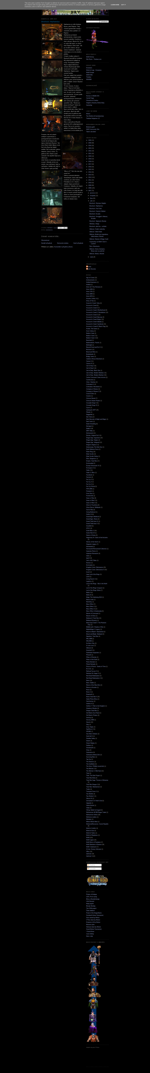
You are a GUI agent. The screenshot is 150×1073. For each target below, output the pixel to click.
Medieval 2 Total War (92, 618)
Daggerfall (89, 414)
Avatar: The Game (91, 328)
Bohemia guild (90, 127)
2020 (90, 156)
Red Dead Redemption (92, 676)
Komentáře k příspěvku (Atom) (63, 247)
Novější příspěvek (46, 243)
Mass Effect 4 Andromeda (94, 611)
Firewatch (89, 491)
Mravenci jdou (90, 924)
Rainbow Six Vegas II (92, 673)
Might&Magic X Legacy (93, 629)
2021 (90, 153)
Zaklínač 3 (89, 856)
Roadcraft (89, 694)
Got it (123, 5)
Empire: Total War (91, 461)
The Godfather (90, 764)
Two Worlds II (90, 796)
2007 (90, 190)
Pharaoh (88, 655)
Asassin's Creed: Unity (93, 303)
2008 (90, 188)
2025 (90, 143)
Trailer (88, 789)
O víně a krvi (90, 645)
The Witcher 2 (90, 768)
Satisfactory (89, 701)
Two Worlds (89, 794)
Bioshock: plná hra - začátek (97, 226)
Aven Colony (90, 331)
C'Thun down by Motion (93, 920)
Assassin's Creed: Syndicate (94, 324)
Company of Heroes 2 (92, 391)
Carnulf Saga (90, 98)
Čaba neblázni (90, 910)
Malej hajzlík (90, 903)
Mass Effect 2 (90, 606)
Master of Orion (90, 616)
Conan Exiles (90, 393)
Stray (87, 750)
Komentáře (92, 868)
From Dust (89, 493)
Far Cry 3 (89, 482)
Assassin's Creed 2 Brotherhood (95, 310)
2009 (90, 185)
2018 (90, 161)
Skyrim (88, 722)
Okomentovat (45, 240)
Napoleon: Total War (92, 636)
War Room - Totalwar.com (93, 59)
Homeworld (89, 546)
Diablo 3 (88, 428)
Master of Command (92, 613)
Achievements (90, 280)
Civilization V (90, 384)
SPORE (88, 731)
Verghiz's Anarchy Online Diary (95, 103)
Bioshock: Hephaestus (96, 206)
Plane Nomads (90, 662)
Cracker (88, 396)
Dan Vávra (89, 417)
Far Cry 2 (89, 479)
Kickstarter (89, 565)
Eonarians (89, 68)
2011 (90, 180)
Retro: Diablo (90, 682)
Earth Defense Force (92, 449)
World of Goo (90, 830)
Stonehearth (89, 747)
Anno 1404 (89, 289)
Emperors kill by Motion (93, 922)
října (91, 198)
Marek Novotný (91, 269)
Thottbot (88, 77)
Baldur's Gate (90, 333)
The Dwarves (90, 761)
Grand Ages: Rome (91, 519)
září (91, 201)
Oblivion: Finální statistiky (97, 229)
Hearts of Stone (91, 535)
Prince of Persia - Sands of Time (96, 666)
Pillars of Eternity (91, 657)
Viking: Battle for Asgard (93, 810)
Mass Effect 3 (90, 609)
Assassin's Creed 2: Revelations (95, 312)
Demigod (88, 426)
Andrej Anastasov (91, 282)
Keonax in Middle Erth (92, 96)
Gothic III (89, 514)
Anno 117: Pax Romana (93, 287)
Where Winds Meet (91, 821)
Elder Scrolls (90, 454)
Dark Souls (89, 421)
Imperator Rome (91, 551)
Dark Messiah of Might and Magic (96, 419)
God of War (89, 509)
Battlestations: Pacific (92, 342)
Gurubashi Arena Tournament (94, 915)
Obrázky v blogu (94, 224)
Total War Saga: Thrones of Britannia (97, 780)
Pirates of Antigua (91, 894)
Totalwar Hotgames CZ (93, 118)
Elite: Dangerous (91, 458)
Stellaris (88, 745)
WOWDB (89, 79)
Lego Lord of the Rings (93, 574)
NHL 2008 (89, 638)
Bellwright (89, 345)
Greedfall (89, 526)
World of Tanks (90, 833)
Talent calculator (91, 131)
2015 (90, 169)
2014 (90, 172)
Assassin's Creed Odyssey (94, 317)
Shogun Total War (91, 710)
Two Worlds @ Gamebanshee (95, 116)
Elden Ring (89, 451)
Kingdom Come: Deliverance (94, 567)
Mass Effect (89, 604)
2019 (90, 159)
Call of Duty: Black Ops (93, 370)
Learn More (115, 5)
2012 (90, 177)
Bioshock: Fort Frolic (95, 208)
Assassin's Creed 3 (92, 315)
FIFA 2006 (89, 489)
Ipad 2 (88, 558)
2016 (90, 166)
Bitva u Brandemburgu (92, 899)
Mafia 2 (88, 592)
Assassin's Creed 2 (92, 308)
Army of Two (90, 301)
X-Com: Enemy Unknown (93, 849)
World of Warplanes (92, 835)
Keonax (89, 266)
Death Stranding (91, 424)
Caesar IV (89, 363)
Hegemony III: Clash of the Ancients (97, 537)
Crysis (88, 407)
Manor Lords (90, 599)
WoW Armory (90, 57)
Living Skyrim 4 (90, 579)
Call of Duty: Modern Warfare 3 (95, 375)
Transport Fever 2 (91, 791)
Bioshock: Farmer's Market (97, 211)
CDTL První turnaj (91, 896)
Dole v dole (89, 936)
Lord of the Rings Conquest (94, 588)
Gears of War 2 (90, 500)
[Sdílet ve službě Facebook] (64, 228)
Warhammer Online (92, 814)
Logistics (89, 581)
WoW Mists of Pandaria (93, 842)
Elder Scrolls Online (92, 456)
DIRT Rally (89, 430)
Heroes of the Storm (92, 542)
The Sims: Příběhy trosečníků (95, 766)
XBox (87, 851)
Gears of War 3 (90, 503)
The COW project (91, 908)
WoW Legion (90, 840)
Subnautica (89, 752)
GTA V (88, 528)
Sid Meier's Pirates (91, 715)
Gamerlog (89, 105)
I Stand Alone (90, 931)
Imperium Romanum (92, 553)
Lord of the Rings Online (93, 590)
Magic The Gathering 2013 (94, 597)
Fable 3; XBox (90, 472)
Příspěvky (92, 865)
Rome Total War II (91, 696)
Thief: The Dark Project (93, 775)
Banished (89, 340)
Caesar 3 (89, 361)
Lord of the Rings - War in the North (96, 583)
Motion (88, 113)
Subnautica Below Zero (93, 754)
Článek (88, 412)
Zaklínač (88, 854)
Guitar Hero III (90, 533)
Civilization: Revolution (93, 386)
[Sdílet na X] (63, 228)
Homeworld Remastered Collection (96, 549)
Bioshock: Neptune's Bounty (97, 221)
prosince (92, 193)
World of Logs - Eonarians (94, 70)
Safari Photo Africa (91, 699)
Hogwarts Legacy (91, 544)
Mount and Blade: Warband (94, 634)
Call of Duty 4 (90, 366)
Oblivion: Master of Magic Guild (98, 239)
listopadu (93, 195)
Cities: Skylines (91, 382)
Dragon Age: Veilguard (92, 442)
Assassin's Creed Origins (93, 319)
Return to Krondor (91, 687)
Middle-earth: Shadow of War (94, 627)
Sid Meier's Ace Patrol (92, 713)
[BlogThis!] (61, 228)
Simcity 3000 (90, 720)
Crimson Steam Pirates (93, 400)
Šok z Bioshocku (94, 246)
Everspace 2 (90, 468)
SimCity (88, 717)
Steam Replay (90, 743)
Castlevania (89, 379)
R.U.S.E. (89, 669)
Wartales (88, 819)
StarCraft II (89, 736)
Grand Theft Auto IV (92, 521)
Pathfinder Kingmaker (92, 652)
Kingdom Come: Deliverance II (95, 569)
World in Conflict (91, 828)
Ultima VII (89, 798)
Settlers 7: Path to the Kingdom (95, 706)
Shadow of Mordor (91, 708)
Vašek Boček (90, 805)
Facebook (89, 475)
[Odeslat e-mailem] (59, 228)
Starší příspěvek (78, 243)
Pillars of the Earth (91, 659)
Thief (87, 773)
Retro (87, 680)
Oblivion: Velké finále (95, 231)
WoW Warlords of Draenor (94, 844)
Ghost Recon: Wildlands (93, 507)
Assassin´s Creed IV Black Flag (95, 326)
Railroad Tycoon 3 (91, 671)
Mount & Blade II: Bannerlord (94, 631)
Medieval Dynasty (91, 620)
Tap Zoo (88, 759)
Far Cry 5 (89, 484)
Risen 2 (88, 692)
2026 (90, 140)
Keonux (88, 562)
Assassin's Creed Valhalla (94, 321)
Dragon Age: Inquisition (93, 438)
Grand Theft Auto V (92, 523)
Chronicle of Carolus (92, 100)
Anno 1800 (89, 294)
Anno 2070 (89, 296)
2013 (90, 174)
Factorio (88, 477)
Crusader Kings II (91, 403)
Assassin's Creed (91, 305)
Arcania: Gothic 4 (91, 298)
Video (88, 807)
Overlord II (89, 650)
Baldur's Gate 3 (90, 338)
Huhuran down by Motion (93, 927)
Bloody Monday (90, 906)
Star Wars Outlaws (91, 734)
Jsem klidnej (90, 934)
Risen (88, 689)
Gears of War (90, 498)
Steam (88, 740)
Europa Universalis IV (92, 465)
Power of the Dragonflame (94, 913)
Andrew (88, 284)
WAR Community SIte (92, 129)
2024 (90, 145)
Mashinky (89, 602)
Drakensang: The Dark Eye (94, 447)
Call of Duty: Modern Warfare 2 (95, 373)
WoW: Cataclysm (91, 847)
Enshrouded (89, 463)
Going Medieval (90, 512)
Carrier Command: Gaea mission (96, 377)
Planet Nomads (90, 664)
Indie (87, 556)
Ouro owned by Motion (92, 917)
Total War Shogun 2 (92, 784)
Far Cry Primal (90, 486)
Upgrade (88, 803)
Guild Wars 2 (90, 530)
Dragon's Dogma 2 (91, 444)
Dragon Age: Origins (92, 440)
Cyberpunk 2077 (91, 410)
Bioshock (49, 230)
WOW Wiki (89, 75)
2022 (90, 151)
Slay (87, 724)
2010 (90, 182)
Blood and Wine (91, 352)
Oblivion (88, 648)
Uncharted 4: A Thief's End (94, 800)
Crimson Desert (90, 398)
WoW (87, 837)
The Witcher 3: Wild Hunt (93, 771)
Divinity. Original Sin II (92, 435)
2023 (90, 148)
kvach (88, 572)
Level (87, 576)
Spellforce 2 (89, 729)
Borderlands (89, 354)
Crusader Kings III (91, 405)
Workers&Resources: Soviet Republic (97, 824)
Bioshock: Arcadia (94, 214)
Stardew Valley (90, 738)
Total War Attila (90, 778)
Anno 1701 (89, 291)
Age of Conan (90, 277)
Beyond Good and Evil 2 (93, 347)
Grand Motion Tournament (94, 929)
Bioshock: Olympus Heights (97, 203)
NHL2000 (89, 641)
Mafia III (88, 595)
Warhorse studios (91, 817)
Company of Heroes (92, 389)
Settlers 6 (89, 703)
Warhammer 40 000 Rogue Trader (96, 812)
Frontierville (89, 495)
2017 (90, 164)
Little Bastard (90, 901)
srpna (92, 257)
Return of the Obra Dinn (93, 685)
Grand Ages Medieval (92, 516)
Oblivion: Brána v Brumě (96, 253)
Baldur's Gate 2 (90, 335)
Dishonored (89, 433)
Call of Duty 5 (90, 368)
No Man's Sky (90, 643)
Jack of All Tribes (91, 560)
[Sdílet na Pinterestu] (66, 228)
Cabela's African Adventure (94, 359)
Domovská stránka (62, 243)
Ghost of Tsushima (91, 505)
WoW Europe (90, 72)
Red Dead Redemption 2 (93, 678)
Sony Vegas (89, 727)
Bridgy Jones (90, 356)
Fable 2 (88, 470)
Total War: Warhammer (93, 787)
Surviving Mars (90, 757)
